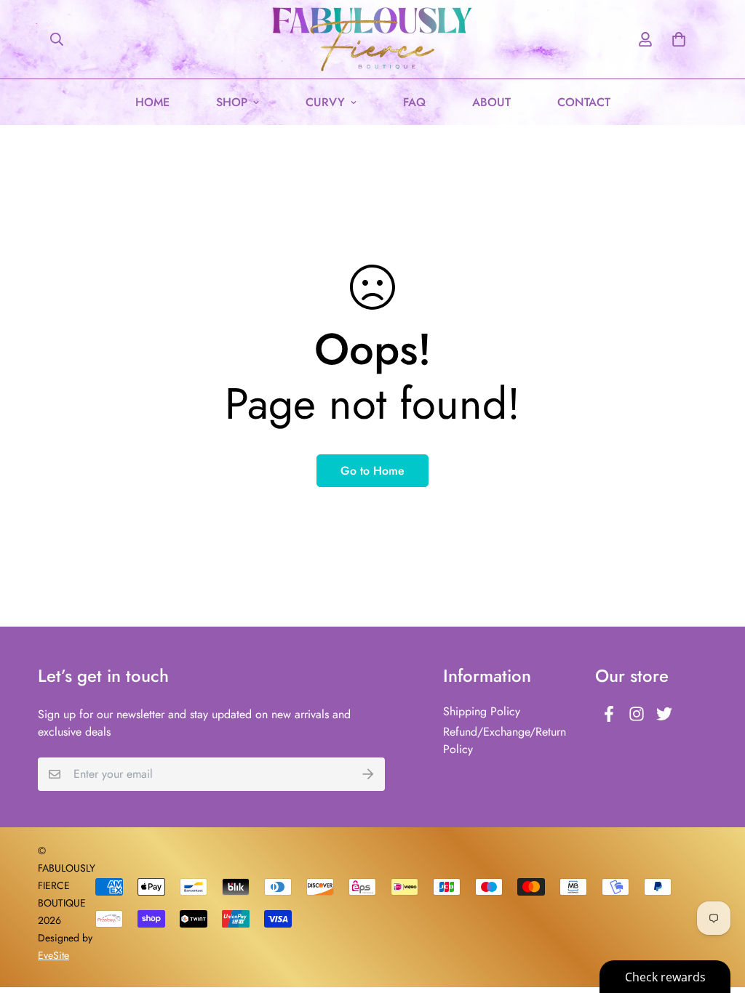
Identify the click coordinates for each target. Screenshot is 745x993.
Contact (583, 102)
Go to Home (372, 470)
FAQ (414, 102)
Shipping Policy (481, 711)
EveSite (53, 955)
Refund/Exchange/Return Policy (504, 740)
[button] (676, 39)
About (491, 102)
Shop (231, 102)
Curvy (325, 102)
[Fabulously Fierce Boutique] (373, 39)
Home (152, 102)
